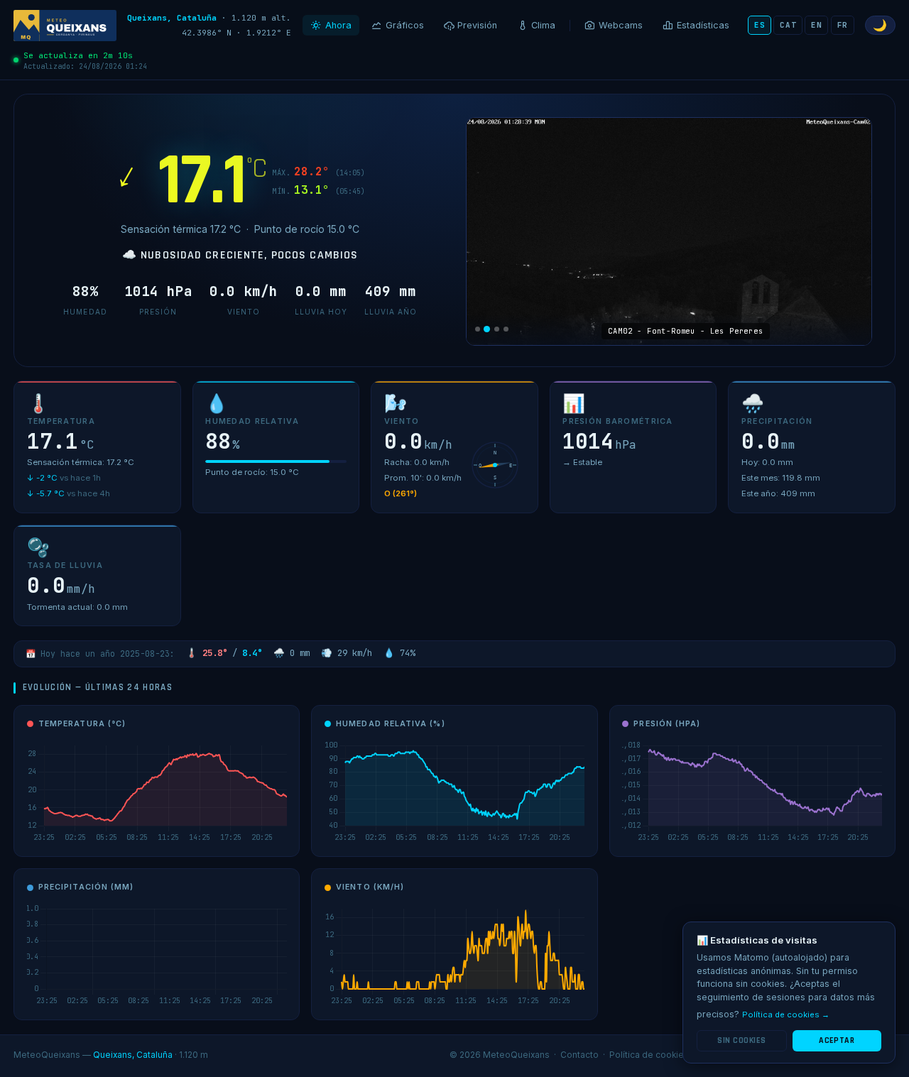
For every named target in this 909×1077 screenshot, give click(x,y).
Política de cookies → (785, 1014)
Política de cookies (649, 1055)
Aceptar (836, 1040)
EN (816, 25)
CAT (788, 25)
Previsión (477, 25)
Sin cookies (741, 1040)
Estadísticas (703, 25)
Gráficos (405, 25)
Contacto (579, 1055)
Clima (543, 25)
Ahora (338, 25)
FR (842, 25)
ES (759, 25)
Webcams (621, 25)
